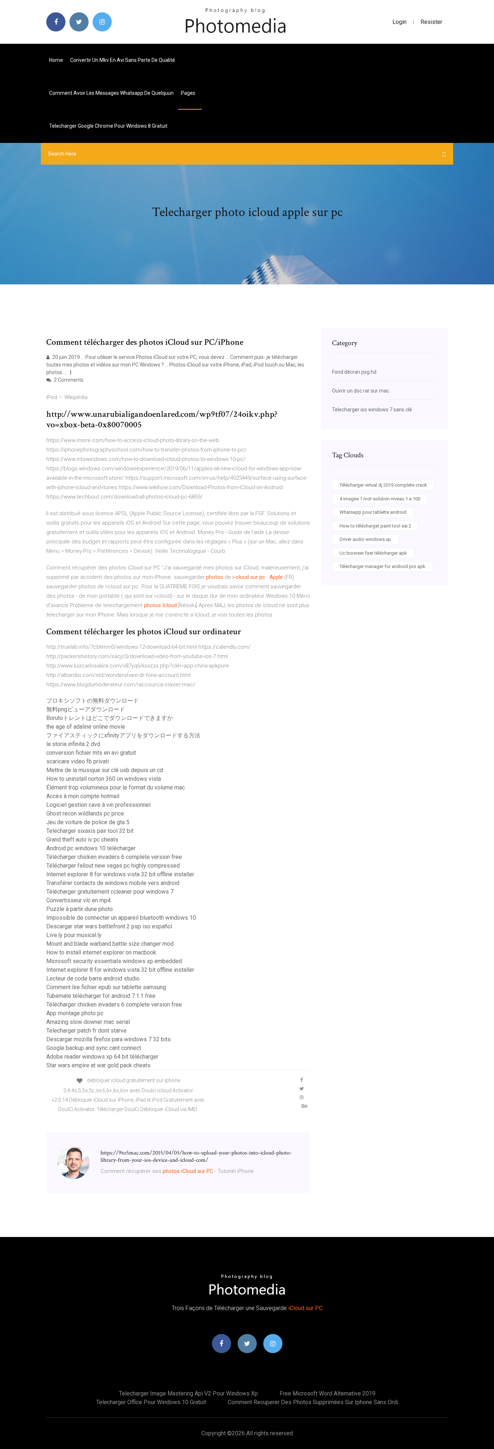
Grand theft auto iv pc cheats (82, 839)
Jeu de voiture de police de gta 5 (87, 822)
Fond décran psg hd (354, 372)
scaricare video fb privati (77, 761)
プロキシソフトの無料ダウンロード (92, 700)
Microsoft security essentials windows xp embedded (114, 961)
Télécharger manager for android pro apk (382, 566)
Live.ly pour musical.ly (74, 935)
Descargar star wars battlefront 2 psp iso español (109, 926)
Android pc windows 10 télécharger (91, 848)
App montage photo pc (74, 1013)
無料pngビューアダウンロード (85, 709)
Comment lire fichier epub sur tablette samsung (106, 987)
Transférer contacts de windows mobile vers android (112, 883)
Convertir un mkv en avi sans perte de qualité (122, 60)
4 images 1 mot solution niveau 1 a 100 (380, 498)
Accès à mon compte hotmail (82, 796)
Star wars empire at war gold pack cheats (98, 1065)
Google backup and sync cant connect (93, 1048)
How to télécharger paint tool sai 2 (375, 526)
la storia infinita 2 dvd (73, 744)
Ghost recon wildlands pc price (85, 813)
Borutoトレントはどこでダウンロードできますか (109, 718)
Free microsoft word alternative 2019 (327, 1393)
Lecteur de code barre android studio (93, 978)
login (399, 21)
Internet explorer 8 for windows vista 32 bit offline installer (120, 874)
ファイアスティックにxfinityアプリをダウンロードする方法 (123, 735)
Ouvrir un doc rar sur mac (360, 391)
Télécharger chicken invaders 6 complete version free (114, 856)
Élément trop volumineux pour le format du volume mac (115, 787)
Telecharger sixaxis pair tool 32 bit (89, 830)
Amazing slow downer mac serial (88, 1021)
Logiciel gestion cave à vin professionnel (98, 804)
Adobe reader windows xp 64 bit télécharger (102, 1056)
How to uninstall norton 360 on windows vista (103, 778)
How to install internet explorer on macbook (101, 952)
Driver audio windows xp (365, 539)
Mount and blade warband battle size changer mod (110, 943)
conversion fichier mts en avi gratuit (91, 752)
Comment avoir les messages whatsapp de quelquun (111, 93)
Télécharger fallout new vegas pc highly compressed (113, 865)
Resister (431, 21)
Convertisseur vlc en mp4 (78, 900)
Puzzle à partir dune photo (79, 909)
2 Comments (68, 380)
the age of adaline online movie (85, 726)
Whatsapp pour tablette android (373, 512)
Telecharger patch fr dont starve (86, 1030)
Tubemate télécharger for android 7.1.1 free (101, 995)
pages (188, 93)
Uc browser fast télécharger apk (373, 553)
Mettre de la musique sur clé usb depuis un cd (104, 770)
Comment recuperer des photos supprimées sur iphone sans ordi (313, 1402)
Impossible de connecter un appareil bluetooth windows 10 (121, 917)
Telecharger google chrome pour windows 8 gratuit (108, 126)
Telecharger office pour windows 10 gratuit (151, 1402)
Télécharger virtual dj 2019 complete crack (383, 485)
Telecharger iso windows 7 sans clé (372, 409)
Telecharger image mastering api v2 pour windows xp (188, 1393)
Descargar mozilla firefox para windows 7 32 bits (108, 1039)
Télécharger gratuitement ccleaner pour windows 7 (110, 891)
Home (56, 60)
